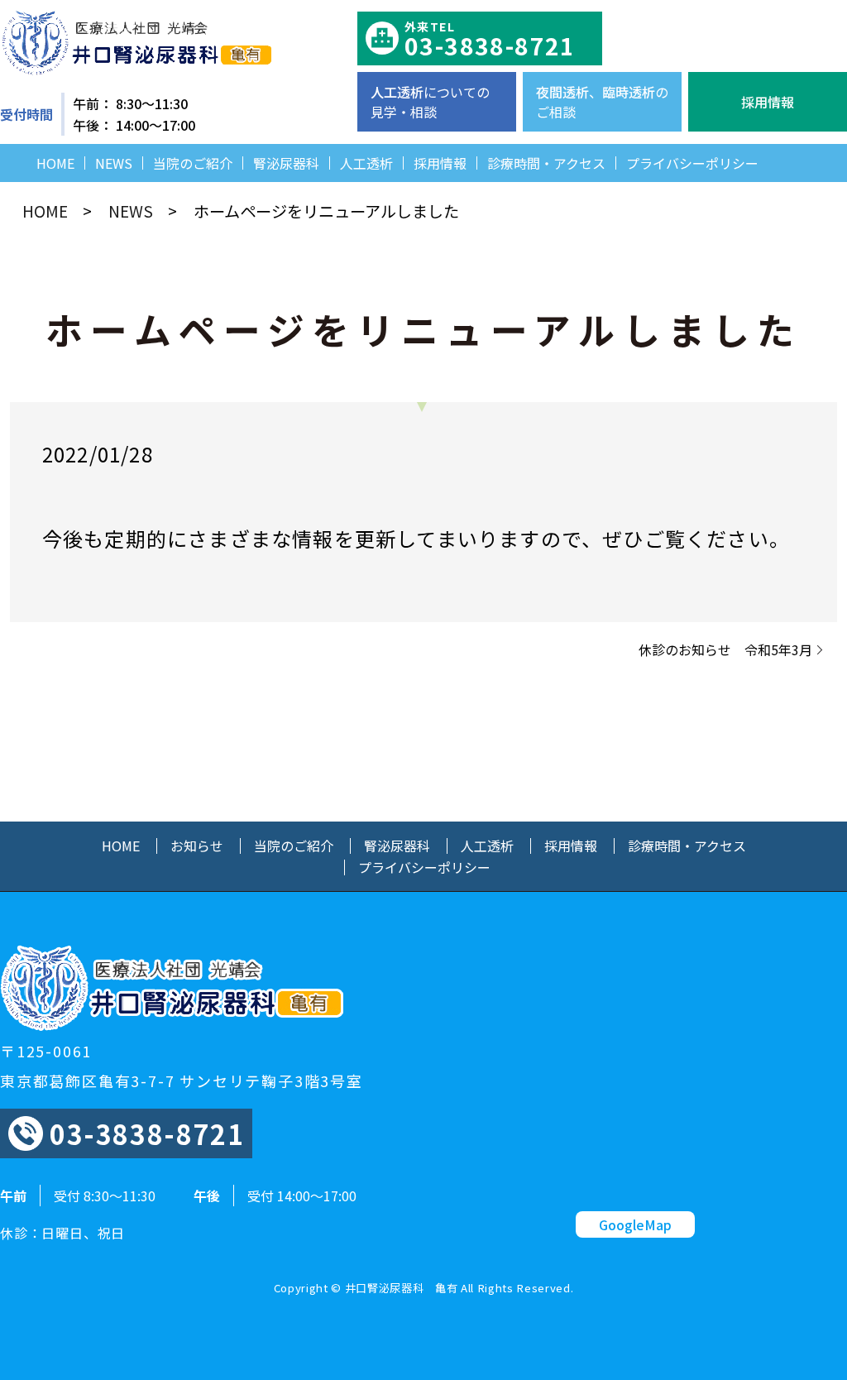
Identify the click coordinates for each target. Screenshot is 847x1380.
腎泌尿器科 (286, 163)
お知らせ (196, 846)
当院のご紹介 (192, 163)
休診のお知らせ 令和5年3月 (725, 649)
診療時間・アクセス (546, 163)
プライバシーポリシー (692, 163)
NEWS (113, 163)
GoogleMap (635, 1224)
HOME (55, 163)
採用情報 (440, 163)
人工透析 (366, 163)
